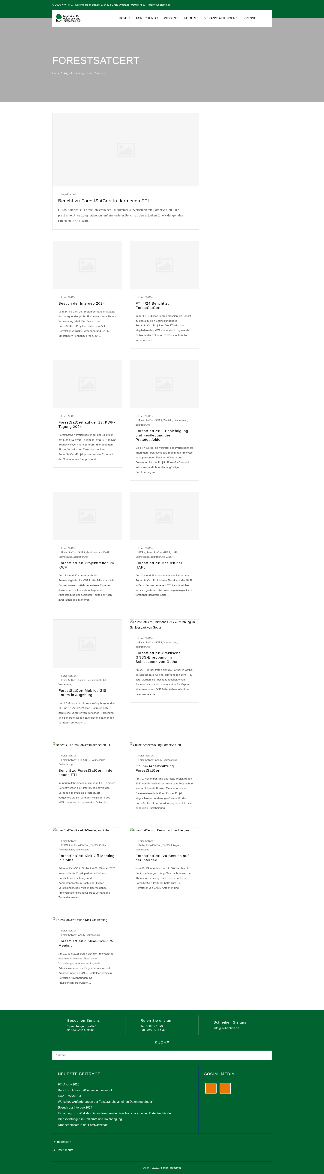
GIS (105, 680)
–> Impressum (61, 1141)
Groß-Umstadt (94, 552)
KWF (106, 552)
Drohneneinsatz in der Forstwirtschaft (82, 1125)
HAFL (175, 552)
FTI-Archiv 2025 (68, 1084)
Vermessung (180, 420)
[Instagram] (225, 1088)
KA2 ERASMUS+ (69, 1096)
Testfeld (168, 420)
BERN (141, 552)
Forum (81, 680)
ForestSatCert (68, 194)
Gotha (102, 845)
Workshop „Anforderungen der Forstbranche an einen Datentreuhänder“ (105, 1101)
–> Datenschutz (62, 1150)
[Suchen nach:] (162, 1053)
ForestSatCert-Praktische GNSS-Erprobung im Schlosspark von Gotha (158, 657)
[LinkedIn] (211, 1088)
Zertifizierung (143, 424)
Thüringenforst (66, 849)
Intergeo (175, 845)
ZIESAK (170, 556)
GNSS (158, 420)
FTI (80, 760)
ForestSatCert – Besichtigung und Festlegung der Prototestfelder (162, 435)
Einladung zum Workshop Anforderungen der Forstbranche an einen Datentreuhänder (115, 1113)
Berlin (141, 845)
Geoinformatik (94, 680)
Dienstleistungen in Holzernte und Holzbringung (90, 1119)
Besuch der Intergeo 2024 (81, 303)
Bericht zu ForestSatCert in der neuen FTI (103, 200)
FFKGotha (67, 845)
